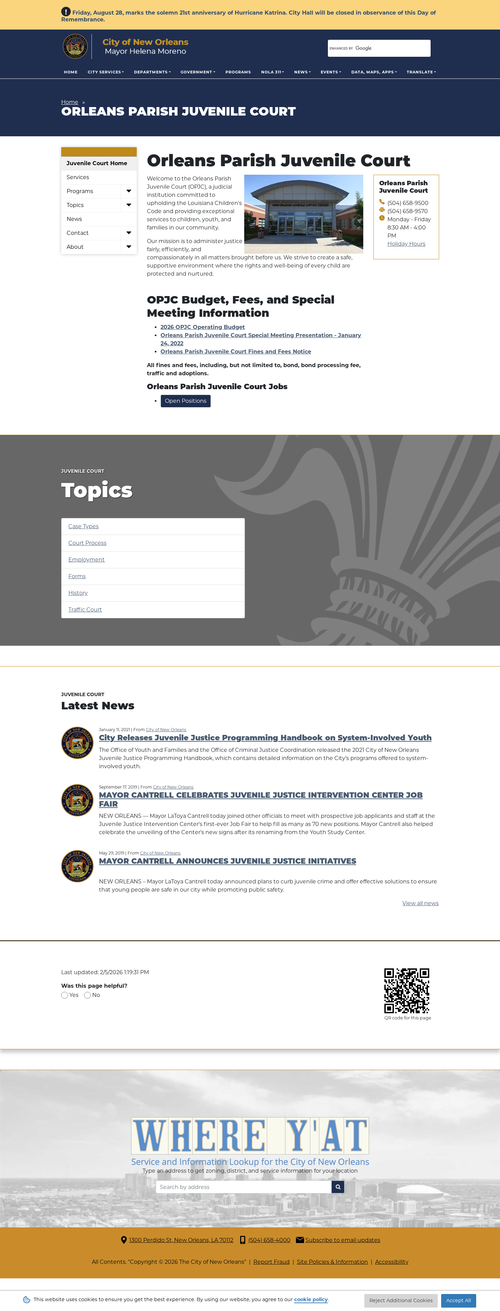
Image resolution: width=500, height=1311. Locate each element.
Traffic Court (85, 609)
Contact (78, 233)
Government (196, 72)
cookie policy (311, 1299)
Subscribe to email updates (342, 1240)
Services (78, 177)
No (96, 995)
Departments (151, 72)
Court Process (87, 543)
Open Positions (185, 401)
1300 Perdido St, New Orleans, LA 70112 (181, 1240)
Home (71, 72)
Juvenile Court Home (97, 163)
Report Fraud (271, 1262)
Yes (74, 995)
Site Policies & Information (332, 1262)
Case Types (83, 526)
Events (329, 72)
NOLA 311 (271, 72)
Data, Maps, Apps (372, 72)
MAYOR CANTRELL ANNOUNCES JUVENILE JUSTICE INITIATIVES (227, 862)
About (75, 247)
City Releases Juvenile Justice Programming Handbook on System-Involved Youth (265, 738)
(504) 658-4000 (269, 1240)
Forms (77, 576)
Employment (86, 559)
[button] (129, 192)
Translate (420, 72)
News (301, 72)
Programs (238, 72)
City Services (104, 72)
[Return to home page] (125, 46)
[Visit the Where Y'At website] (250, 1141)
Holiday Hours (406, 244)
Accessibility (392, 1262)
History (78, 593)
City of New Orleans (166, 729)
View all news (420, 903)
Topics (75, 205)
